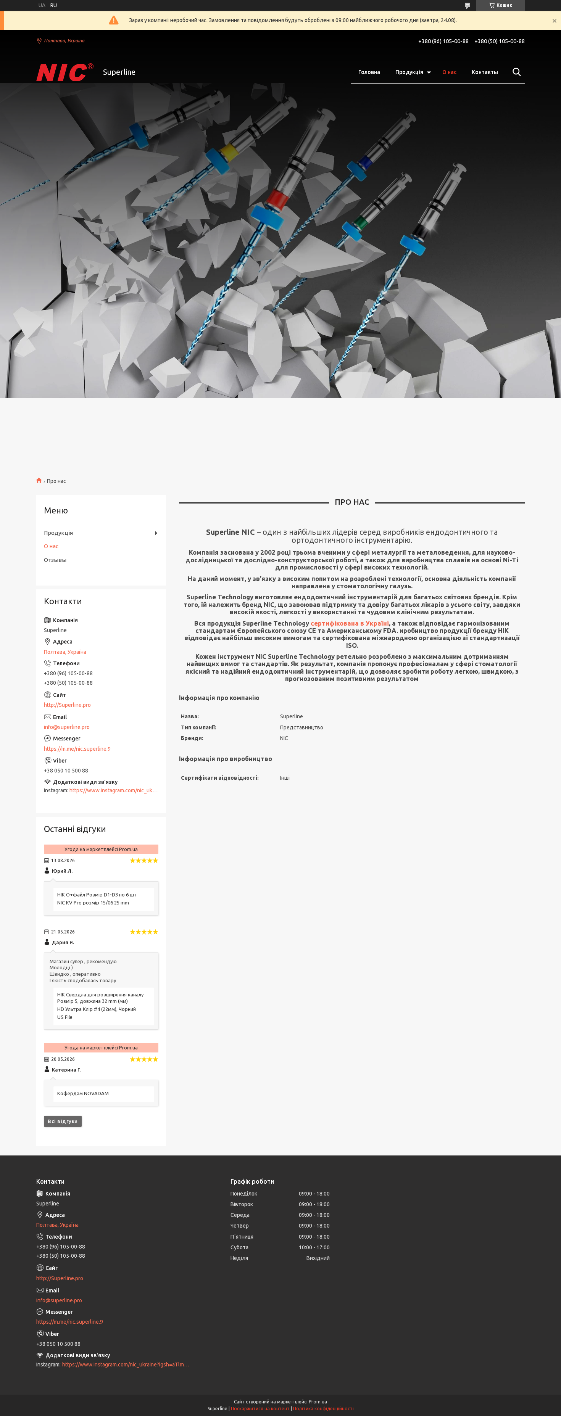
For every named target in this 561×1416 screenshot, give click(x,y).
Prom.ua (318, 1401)
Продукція (409, 72)
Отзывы (55, 560)
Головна (369, 72)
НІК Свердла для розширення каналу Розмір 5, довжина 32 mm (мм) (100, 998)
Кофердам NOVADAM (83, 1093)
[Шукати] (515, 72)
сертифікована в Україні (350, 623)
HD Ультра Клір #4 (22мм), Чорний (96, 1009)
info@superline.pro (67, 727)
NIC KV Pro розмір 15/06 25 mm (93, 902)
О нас (449, 72)
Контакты (485, 72)
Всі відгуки (63, 1121)
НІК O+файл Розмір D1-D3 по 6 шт (97, 894)
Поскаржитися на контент (260, 1408)
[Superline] (65, 72)
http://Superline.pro (67, 705)
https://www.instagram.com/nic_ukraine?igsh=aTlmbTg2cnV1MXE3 (149, 790)
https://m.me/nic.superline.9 (77, 749)
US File (65, 1017)
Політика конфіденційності (323, 1408)
